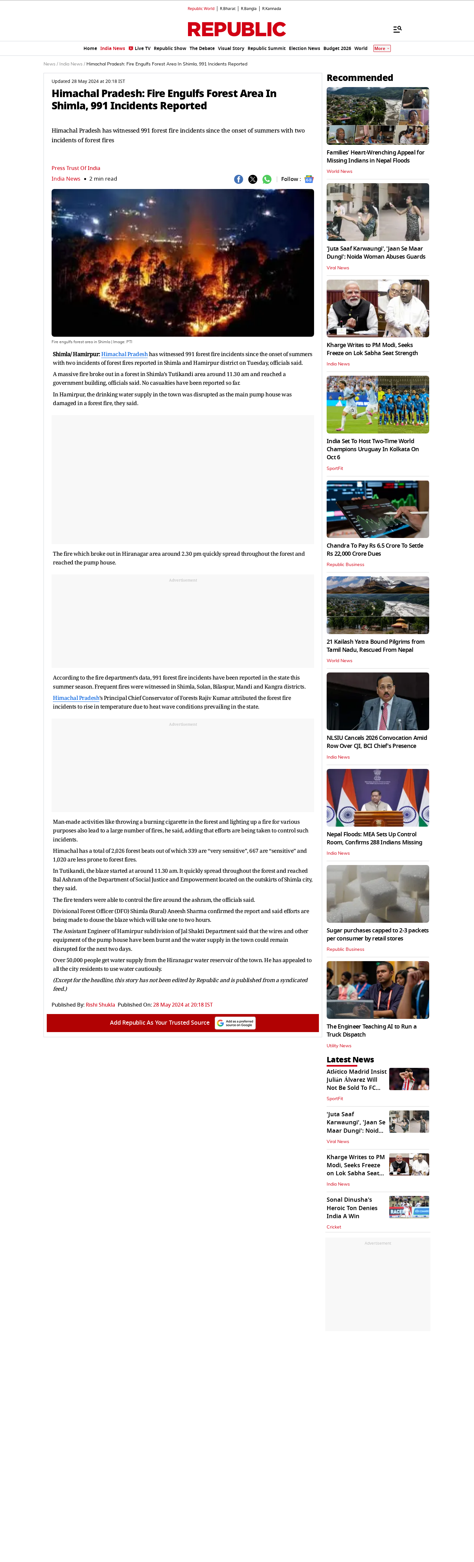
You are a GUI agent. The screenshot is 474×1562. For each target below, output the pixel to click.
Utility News (339, 1046)
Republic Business (345, 564)
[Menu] (394, 29)
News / (51, 64)
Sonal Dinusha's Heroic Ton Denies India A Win (352, 1208)
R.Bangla (249, 9)
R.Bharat (227, 9)
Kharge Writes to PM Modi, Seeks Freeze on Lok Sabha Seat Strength (372, 349)
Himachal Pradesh (124, 354)
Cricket (334, 1227)
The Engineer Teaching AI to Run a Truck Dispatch (372, 1030)
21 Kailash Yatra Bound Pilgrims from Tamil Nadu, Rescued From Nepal (375, 646)
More (379, 48)
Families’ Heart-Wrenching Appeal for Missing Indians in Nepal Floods (375, 156)
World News (339, 171)
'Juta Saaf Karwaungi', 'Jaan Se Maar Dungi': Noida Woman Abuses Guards (376, 252)
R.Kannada (271, 9)
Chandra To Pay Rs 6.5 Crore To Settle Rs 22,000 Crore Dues (375, 550)
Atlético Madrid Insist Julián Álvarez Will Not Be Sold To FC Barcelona (357, 1084)
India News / (72, 64)
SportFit (335, 468)
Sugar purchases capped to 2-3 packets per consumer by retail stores (378, 934)
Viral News (338, 268)
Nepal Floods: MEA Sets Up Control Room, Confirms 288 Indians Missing (374, 838)
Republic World (201, 9)
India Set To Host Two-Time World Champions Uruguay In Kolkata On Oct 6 (373, 449)
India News (66, 179)
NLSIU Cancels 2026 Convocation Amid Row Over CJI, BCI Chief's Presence (377, 742)
